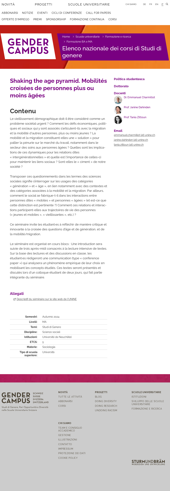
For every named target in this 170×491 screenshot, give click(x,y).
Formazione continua (87, 19)
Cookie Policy (68, 457)
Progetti (43, 4)
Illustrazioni (67, 439)
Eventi (42, 12)
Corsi (112, 19)
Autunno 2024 (50, 316)
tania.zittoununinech (129, 144)
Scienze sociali (51, 332)
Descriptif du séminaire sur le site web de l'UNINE (47, 299)
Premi (37, 19)
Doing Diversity (106, 401)
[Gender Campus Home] (28, 46)
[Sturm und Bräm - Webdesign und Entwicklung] (148, 461)
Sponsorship (56, 19)
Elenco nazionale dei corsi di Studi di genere (111, 52)
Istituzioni (139, 396)
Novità (8, 4)
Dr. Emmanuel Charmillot (139, 97)
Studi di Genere (51, 327)
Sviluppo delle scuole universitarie (148, 402)
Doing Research (106, 405)
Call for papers (98, 12)
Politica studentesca (129, 79)
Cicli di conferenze (67, 12)
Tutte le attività (70, 396)
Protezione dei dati (71, 453)
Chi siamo (131, 4)
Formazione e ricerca (118, 36)
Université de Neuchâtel (57, 337)
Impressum (65, 448)
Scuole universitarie (89, 4)
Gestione (64, 435)
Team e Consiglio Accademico (70, 429)
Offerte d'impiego (15, 19)
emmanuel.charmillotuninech (134, 135)
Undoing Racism (106, 410)
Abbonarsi (10, 12)
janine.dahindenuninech (131, 139)
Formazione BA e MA (79, 41)
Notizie (27, 12)
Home (66, 36)
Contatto (65, 444)
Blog (98, 396)
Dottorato (121, 86)
